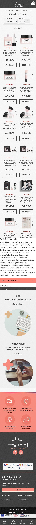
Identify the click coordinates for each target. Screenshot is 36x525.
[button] (33, 4)
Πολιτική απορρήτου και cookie (16, 270)
